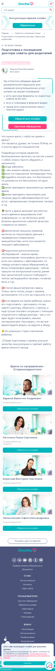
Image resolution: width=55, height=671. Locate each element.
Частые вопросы (27, 580)
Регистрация (28, 629)
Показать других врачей (27, 541)
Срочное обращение (27, 126)
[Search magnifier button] (51, 10)
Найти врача (27, 609)
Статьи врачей (27, 617)
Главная (5, 33)
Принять (27, 663)
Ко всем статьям (13, 45)
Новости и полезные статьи (27, 33)
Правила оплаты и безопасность (27, 566)
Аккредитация (27, 641)
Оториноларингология (15, 63)
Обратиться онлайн (27, 118)
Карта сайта (27, 588)
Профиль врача (27, 637)
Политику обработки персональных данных (26, 656)
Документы (27, 569)
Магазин (27, 613)
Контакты (27, 584)
